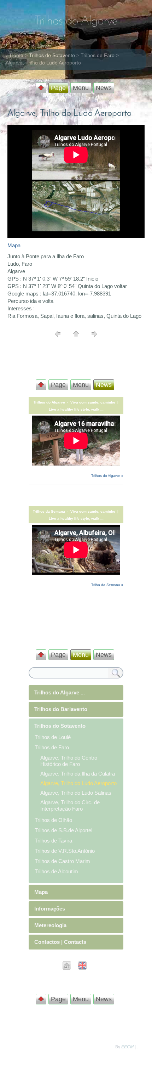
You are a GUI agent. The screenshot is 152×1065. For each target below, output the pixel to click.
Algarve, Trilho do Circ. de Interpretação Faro (70, 805)
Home (16, 55)
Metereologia (50, 925)
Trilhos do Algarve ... (59, 692)
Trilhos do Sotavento (52, 55)
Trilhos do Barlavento (60, 709)
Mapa (14, 245)
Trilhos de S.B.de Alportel (63, 830)
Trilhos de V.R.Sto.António (65, 851)
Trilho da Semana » (107, 585)
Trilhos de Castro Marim (62, 861)
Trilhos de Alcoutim (56, 871)
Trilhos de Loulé (53, 737)
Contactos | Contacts (60, 942)
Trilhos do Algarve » (107, 476)
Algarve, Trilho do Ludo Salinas (75, 793)
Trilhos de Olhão (53, 820)
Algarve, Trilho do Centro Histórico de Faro (68, 761)
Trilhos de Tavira (53, 841)
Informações (49, 909)
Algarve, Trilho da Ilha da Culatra (77, 774)
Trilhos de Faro (98, 55)
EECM (127, 1046)
